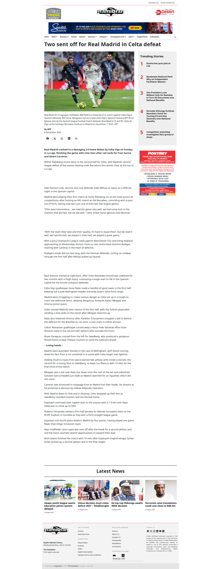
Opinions (91, 37)
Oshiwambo (154, 37)
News (54, 37)
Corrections (116, 546)
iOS (123, 558)
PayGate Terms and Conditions (89, 555)
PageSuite (58, 566)
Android (116, 558)
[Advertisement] (89, 178)
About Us (115, 534)
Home (46, 37)
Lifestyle (102, 37)
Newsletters (116, 543)
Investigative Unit (117, 37)
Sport (131, 37)
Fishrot (74, 37)
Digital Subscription (168, 3)
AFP (49, 129)
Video (80, 549)
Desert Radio (82, 542)
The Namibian (73, 566)
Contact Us (116, 537)
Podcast (81, 546)
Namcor (82, 37)
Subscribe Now (153, 3)
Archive (80, 531)
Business (63, 37)
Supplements (142, 37)
